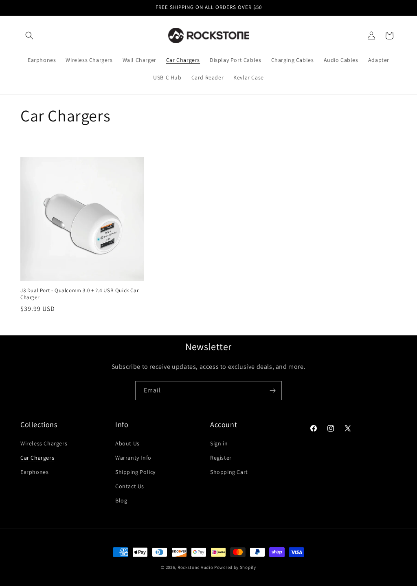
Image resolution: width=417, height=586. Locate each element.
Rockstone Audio (195, 567)
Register (221, 457)
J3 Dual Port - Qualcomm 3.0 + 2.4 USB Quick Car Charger (79, 294)
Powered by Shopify (235, 567)
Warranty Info (133, 457)
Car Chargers (37, 457)
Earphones (34, 472)
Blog (121, 500)
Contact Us (129, 486)
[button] (29, 35)
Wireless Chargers (43, 443)
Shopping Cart (229, 472)
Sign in (219, 443)
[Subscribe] (272, 390)
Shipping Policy (135, 472)
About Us (127, 443)
